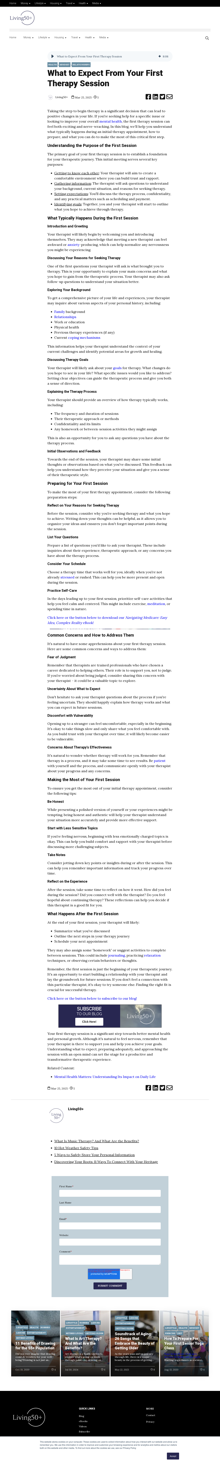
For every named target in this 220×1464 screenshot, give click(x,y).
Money (24, 3)
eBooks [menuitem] (83, 1421)
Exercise (170, 1333)
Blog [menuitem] (81, 1416)
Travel (69, 3)
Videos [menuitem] (83, 1426)
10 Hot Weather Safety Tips (76, 1148)
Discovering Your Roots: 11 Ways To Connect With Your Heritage (106, 1162)
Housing (54, 3)
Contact (150, 1415)
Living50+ (61, 97)
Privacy (150, 1421)
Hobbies (45, 1327)
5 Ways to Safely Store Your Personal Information (94, 1155)
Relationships (81, 64)
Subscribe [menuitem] (84, 1431)
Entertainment (36, 1332)
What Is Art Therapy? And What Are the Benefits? (83, 1343)
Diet (179, 1333)
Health (82, 3)
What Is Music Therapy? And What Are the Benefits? (96, 1141)
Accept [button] (173, 1456)
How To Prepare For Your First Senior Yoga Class (184, 1343)
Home (12, 3)
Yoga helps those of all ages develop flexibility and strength (182, 1355)
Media (95, 3)
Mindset (65, 64)
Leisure (20, 1332)
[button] (52, 56)
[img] (159, 56)
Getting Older (94, 1333)
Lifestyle (39, 3)
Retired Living (25, 1338)
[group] (110, 56)
